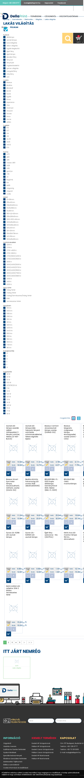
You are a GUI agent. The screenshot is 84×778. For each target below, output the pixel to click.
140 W (9, 405)
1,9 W (8, 377)
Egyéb (9, 97)
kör (8, 182)
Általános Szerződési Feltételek (15, 759)
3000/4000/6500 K (14, 270)
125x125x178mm (12, 233)
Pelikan (14, 27)
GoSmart (10, 108)
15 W (8, 408)
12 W (8, 391)
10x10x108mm (12, 208)
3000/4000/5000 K (14, 264)
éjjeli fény (10, 51)
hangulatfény (12, 71)
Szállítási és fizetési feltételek (14, 749)
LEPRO (9, 122)
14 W (8, 402)
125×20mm (11, 231)
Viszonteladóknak (68, 16)
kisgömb (10, 180)
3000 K (9, 262)
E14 (8, 128)
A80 (8, 157)
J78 (8, 174)
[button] (78, 38)
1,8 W (8, 374)
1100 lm (9, 319)
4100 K (9, 281)
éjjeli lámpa (11, 54)
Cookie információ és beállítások (15, 768)
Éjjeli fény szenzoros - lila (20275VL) (51, 535)
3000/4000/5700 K (14, 267)
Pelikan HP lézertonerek (40, 759)
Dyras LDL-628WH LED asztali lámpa (31, 535)
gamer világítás (12, 68)
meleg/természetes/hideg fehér (19, 296)
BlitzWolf (10, 88)
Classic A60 (11, 163)
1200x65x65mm (12, 222)
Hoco (8, 116)
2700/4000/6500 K (14, 259)
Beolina (9, 85)
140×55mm (11, 236)
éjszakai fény (11, 57)
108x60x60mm (12, 205)
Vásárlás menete (9, 746)
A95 (8, 160)
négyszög (10, 188)
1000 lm (9, 311)
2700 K (9, 247)
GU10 (8, 142)
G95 (8, 168)
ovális (9, 194)
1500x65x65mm (12, 239)
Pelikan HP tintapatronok (41, 746)
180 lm (9, 348)
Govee (9, 114)
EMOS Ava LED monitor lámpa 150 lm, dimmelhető (70, 536)
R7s (8, 147)
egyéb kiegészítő (13, 48)
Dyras (9, 94)
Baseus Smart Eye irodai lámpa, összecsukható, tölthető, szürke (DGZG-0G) (12, 484)
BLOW (9, 91)
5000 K (9, 284)
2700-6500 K (11, 253)
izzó (8, 77)
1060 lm (9, 316)
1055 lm (9, 314)
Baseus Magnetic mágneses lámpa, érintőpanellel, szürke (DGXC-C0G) (70, 430)
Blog (4, 27)
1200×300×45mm (13, 219)
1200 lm (9, 325)
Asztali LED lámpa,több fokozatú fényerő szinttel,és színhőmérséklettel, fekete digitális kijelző (33, 430)
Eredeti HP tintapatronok (41, 743)
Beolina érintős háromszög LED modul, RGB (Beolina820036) (32, 482)
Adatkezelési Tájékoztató (12, 762)
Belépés (78, 8)
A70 (8, 154)
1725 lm (9, 345)
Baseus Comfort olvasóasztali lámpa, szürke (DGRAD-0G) (52, 429)
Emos (9, 99)
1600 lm (9, 342)
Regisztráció (66, 8)
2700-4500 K (12, 250)
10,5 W (9, 382)
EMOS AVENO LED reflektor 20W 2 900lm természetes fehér (13, 590)
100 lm (9, 308)
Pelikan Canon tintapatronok (42, 752)
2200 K (9, 245)
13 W (8, 399)
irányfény (10, 74)
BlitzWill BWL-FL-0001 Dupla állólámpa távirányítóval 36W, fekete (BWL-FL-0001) (51, 484)
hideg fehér (11, 290)
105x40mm (11, 202)
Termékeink (35, 16)
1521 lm (9, 336)
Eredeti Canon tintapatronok (42, 749)
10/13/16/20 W (12, 385)
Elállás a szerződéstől (11, 765)
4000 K (9, 279)
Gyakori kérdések (9, 752)
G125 (8, 165)
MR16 (8, 185)
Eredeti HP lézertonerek (40, 755)
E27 (8, 130)
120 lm (9, 322)
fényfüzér (10, 63)
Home (9, 119)
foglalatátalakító (13, 65)
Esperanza (10, 102)
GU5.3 (9, 145)
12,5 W (9, 394)
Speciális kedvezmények (12, 755)
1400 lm (9, 328)
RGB (8, 298)
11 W (8, 388)
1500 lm (9, 333)
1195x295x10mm (12, 216)
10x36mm (10, 211)
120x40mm (11, 228)
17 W (8, 411)
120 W (9, 397)
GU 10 (9, 139)
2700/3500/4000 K (14, 256)
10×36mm (10, 199)
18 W (8, 414)
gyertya (9, 171)
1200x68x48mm (13, 225)
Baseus (9, 82)
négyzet (10, 191)
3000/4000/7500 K (14, 273)
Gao (8, 105)
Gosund (9, 111)
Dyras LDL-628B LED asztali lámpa (12, 535)
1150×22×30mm (12, 214)
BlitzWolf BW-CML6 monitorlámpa (70, 481)
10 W (8, 380)
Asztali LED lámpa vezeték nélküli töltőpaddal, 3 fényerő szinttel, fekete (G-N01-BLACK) (13, 430)
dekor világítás (12, 46)
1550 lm (9, 339)
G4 (8, 133)
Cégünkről (50, 16)
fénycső (10, 60)
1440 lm (10, 331)
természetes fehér (14, 301)
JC (8, 177)
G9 (8, 136)
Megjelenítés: (65, 418)
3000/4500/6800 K (14, 276)
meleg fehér (11, 293)
